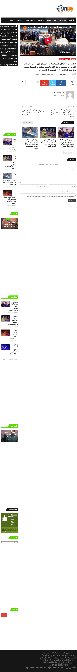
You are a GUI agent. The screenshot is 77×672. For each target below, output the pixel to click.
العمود (7, 218)
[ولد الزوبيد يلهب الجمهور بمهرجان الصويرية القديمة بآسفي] (5, 347)
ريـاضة (19, 20)
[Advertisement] (26, 9)
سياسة (40, 20)
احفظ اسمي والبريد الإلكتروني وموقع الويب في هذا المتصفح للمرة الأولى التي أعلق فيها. (50, 196)
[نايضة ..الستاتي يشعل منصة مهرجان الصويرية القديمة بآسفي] (7, 193)
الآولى (70, 20)
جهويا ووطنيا (29, 20)
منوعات (61, 20)
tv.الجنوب (50, 20)
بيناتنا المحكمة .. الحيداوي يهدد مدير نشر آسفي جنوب (10, 224)
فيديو (72, 59)
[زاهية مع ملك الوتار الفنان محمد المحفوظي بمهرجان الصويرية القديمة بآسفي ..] (48, 132)
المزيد (11, 20)
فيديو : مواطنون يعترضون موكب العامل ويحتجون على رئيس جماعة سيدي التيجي (33, 112)
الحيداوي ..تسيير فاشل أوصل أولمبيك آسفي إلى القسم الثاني (9, 435)
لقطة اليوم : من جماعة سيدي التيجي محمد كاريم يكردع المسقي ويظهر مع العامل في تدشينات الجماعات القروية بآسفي (62, 113)
